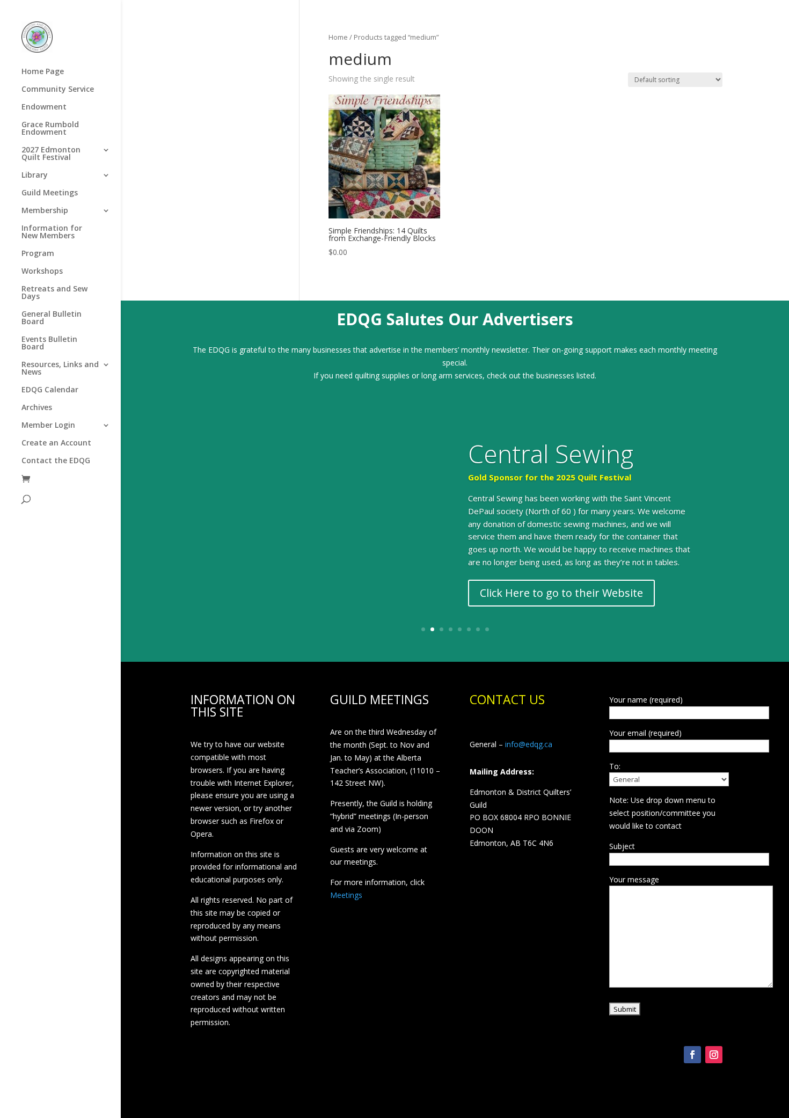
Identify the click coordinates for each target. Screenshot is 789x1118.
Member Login (48, 425)
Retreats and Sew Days (54, 293)
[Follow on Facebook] (692, 1054)
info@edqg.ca (528, 744)
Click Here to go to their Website (561, 593)
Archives (36, 408)
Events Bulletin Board (49, 343)
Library (34, 175)
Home (338, 37)
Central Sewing (550, 453)
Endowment (44, 107)
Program (37, 254)
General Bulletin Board (51, 318)
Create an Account (56, 443)
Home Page (42, 72)
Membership (44, 211)
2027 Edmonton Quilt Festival (51, 154)
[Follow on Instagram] (713, 1054)
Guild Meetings (49, 193)
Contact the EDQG (55, 461)
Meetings (346, 895)
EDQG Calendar (49, 390)
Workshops (42, 271)
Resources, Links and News (60, 369)
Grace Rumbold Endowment (50, 129)
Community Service (57, 89)
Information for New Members (51, 232)
